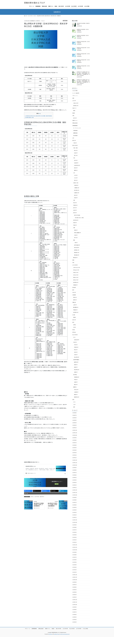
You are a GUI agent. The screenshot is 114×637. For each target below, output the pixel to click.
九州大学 (75, 175)
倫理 (73, 98)
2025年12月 (74, 430)
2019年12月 (74, 599)
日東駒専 (74, 294)
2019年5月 (74, 617)
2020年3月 (74, 594)
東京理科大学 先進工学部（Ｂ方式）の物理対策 (83, 60)
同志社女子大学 (76, 270)
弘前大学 (75, 210)
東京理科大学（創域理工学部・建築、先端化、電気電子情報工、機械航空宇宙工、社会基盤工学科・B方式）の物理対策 (83, 81)
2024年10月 (74, 465)
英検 (74, 407)
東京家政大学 (75, 282)
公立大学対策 (65, 628)
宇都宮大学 (75, 205)
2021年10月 (74, 549)
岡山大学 (75, 150)
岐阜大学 (75, 167)
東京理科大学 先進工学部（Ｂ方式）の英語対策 (83, 42)
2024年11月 (74, 462)
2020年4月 (74, 592)
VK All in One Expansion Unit (64, 634)
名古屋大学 (76, 162)
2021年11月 (74, 547)
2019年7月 (74, 612)
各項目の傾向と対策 (29, 117)
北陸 (73, 115)
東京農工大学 (76, 250)
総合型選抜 (75, 135)
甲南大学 (75, 379)
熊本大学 (75, 180)
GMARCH (65, 20)
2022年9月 (74, 524)
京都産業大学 (76, 377)
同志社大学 (76, 389)
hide (39, 113)
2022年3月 (74, 537)
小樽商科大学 (76, 187)
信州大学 (75, 160)
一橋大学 (75, 242)
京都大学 (75, 230)
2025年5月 (74, 447)
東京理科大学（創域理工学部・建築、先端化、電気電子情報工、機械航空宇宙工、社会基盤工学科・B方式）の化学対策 (83, 73)
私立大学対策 (37, 496)
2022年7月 (74, 529)
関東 (74, 240)
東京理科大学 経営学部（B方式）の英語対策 (83, 30)
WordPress (50, 634)
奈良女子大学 (75, 272)
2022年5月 (74, 532)
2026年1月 (74, 427)
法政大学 (75, 352)
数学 (73, 290)
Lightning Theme (56, 634)
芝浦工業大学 (76, 339)
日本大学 (74, 292)
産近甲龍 (75, 374)
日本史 (74, 327)
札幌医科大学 (76, 192)
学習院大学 (76, 347)
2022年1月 (74, 542)
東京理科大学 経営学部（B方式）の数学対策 (83, 36)
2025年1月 (74, 457)
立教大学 (75, 354)
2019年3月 (74, 622)
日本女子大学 (75, 275)
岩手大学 (75, 207)
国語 (73, 260)
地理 (73, 262)
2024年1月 (74, 487)
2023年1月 (74, 517)
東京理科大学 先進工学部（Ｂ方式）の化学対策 (83, 54)
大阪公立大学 (75, 103)
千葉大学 (75, 143)
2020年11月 (74, 577)
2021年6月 (74, 559)
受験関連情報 (74, 125)
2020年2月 (74, 597)
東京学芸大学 (75, 220)
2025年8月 (74, 440)
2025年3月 (74, 452)
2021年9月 (74, 552)
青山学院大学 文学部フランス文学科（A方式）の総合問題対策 (53, 505)
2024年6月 (74, 475)
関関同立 (75, 387)
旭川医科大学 (76, 190)
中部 (74, 157)
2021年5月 (74, 562)
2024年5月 (74, 477)
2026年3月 (74, 422)
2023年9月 (74, 497)
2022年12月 (74, 519)
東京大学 (75, 212)
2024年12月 (74, 460)
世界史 (74, 324)
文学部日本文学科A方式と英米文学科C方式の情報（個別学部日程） (38, 116)
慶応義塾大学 (75, 307)
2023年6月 (74, 505)
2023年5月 (74, 507)
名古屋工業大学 (77, 165)
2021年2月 (74, 569)
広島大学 (75, 153)
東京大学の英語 (77, 215)
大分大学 (75, 177)
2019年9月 (74, 607)
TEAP (74, 404)
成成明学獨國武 (76, 359)
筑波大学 (75, 222)
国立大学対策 (74, 145)
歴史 (73, 322)
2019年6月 (74, 614)
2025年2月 (74, 455)
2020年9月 (74, 582)
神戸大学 (75, 237)
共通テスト (74, 108)
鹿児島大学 (75, 257)
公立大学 (74, 100)
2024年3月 (74, 482)
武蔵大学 (75, 372)
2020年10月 (74, 579)
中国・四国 (75, 147)
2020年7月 (74, 584)
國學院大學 (76, 362)
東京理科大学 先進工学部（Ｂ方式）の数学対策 (83, 66)
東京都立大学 (75, 105)
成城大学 (75, 364)
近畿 (74, 227)
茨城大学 (75, 225)
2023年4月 (74, 510)
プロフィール (74, 95)
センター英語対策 (75, 93)
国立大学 (74, 140)
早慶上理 (74, 302)
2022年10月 (74, 522)
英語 (73, 399)
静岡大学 (75, 170)
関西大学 (75, 394)
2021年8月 (74, 554)
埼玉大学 (75, 202)
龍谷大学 (75, 384)
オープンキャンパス (77, 128)
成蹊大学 (75, 367)
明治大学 (75, 349)
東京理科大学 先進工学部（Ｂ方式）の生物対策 (83, 48)
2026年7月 (74, 415)
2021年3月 (74, 567)
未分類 (73, 314)
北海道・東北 (75, 182)
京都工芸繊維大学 (77, 232)
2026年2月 (74, 425)
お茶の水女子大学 (76, 267)
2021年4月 (74, 564)
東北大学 (75, 195)
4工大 (74, 337)
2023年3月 (74, 512)
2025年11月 (74, 432)
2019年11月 (74, 602)
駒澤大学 (75, 299)
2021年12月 (74, 544)
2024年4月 (74, 480)
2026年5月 (74, 417)
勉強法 (74, 317)
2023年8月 (74, 500)
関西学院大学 (76, 397)
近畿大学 (75, 382)
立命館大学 (76, 392)
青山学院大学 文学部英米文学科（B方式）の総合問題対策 (39, 505)
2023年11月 (74, 492)
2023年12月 (74, 490)
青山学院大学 (42, 496)
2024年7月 (74, 472)
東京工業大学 (76, 247)
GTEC (74, 402)
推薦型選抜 (75, 133)
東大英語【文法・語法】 (79, 217)
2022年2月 (74, 539)
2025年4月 (74, 450)
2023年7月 (74, 502)
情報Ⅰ (74, 110)
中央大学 (75, 344)
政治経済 (74, 287)
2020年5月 (74, 589)
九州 (74, 172)
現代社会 (74, 332)
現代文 (73, 329)
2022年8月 (74, 527)
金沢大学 (75, 118)
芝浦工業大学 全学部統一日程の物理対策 (83, 24)
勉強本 (73, 113)
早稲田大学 (75, 309)
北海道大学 (76, 185)
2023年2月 (74, 515)
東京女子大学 (75, 280)
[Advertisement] (45, 58)
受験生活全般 (74, 123)
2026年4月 (74, 420)
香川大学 (75, 155)
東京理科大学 (75, 312)
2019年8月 (74, 609)
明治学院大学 (76, 369)
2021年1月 (74, 572)
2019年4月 (74, 619)
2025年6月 (74, 445)
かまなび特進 (74, 90)
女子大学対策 (74, 265)
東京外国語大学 (77, 245)
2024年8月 (74, 470)
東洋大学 (74, 319)
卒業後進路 (75, 130)
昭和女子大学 (75, 277)
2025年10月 (74, 435)
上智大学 (75, 304)
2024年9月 (74, 467)
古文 (73, 138)
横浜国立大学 (76, 252)
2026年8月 (74, 412)
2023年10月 (74, 495)
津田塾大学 (75, 285)
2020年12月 (74, 574)
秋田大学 (75, 197)
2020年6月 (74, 587)
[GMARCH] (28, 504)
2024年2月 (74, 485)
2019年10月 (74, 604)
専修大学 (75, 297)
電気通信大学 (76, 255)
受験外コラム (74, 120)
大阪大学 (75, 235)
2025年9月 (74, 437)
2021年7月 (74, 557)
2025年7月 (74, 442)
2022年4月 (74, 534)
